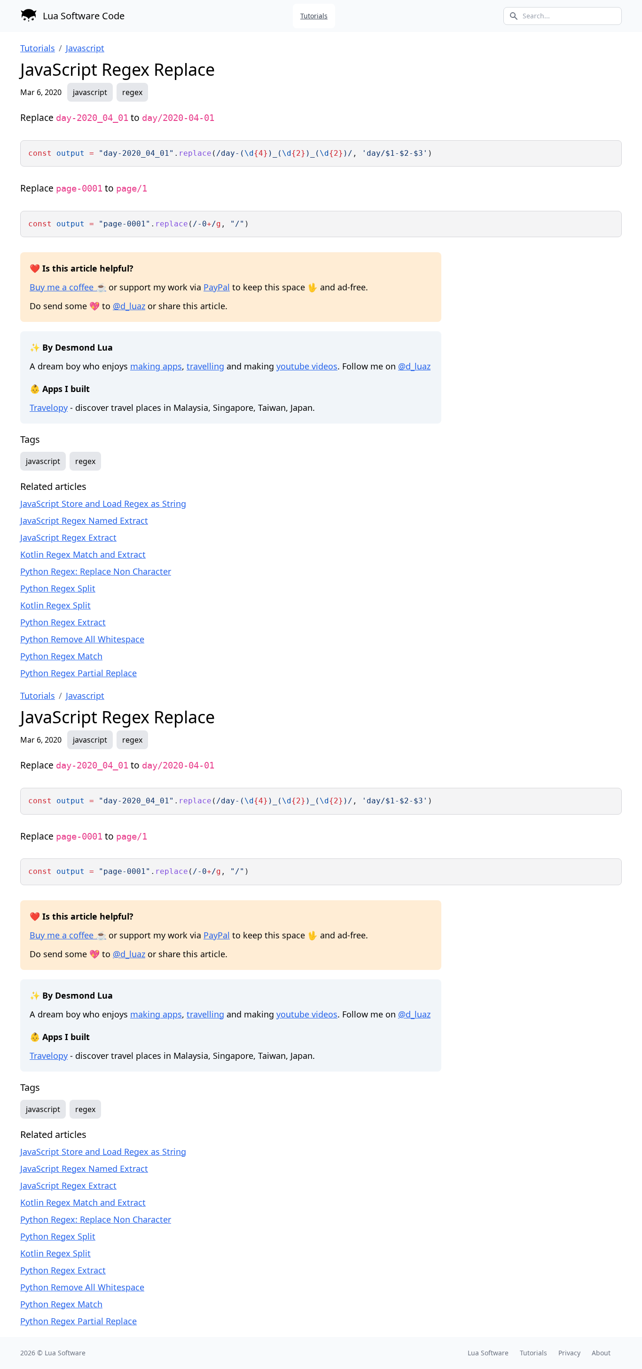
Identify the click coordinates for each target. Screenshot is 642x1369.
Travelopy (49, 407)
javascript (90, 92)
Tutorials (314, 15)
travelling (205, 366)
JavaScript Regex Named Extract (84, 520)
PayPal (217, 287)
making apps (156, 366)
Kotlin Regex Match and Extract (83, 554)
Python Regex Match (61, 656)
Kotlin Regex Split (55, 605)
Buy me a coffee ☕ (68, 287)
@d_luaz (129, 306)
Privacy (569, 1352)
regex (132, 92)
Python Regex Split (57, 588)
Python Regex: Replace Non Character (95, 571)
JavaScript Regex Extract (68, 537)
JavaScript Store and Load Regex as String (103, 503)
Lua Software (65, 1352)
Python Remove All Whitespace (82, 639)
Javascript (85, 48)
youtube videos (306, 366)
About (601, 1352)
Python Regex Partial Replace (78, 673)
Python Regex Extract (63, 622)
